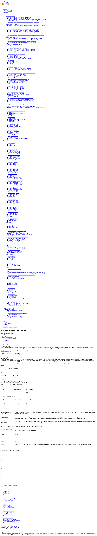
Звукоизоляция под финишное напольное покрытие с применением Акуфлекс (26, 35)
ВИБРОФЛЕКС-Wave (13, 76)
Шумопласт (11, 60)
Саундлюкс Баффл (12, 279)
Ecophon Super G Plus (13, 212)
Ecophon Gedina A (12, 175)
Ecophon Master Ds (12, 197)
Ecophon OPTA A (12, 203)
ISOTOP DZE (11, 114)
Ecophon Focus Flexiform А (14, 169)
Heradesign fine (11, 256)
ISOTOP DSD (11, 112)
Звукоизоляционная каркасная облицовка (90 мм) (19, 18)
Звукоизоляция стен (10, 16)
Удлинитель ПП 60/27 (13, 96)
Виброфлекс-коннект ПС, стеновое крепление (18, 80)
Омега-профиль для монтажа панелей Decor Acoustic (20, 234)
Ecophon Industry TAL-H (13, 193)
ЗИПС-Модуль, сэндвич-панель (15, 85)
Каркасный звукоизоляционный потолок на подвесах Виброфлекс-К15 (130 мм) (26, 25)
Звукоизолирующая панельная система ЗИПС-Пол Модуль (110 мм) (23, 30)
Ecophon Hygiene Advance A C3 (15, 177)
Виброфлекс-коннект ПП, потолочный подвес (18, 79)
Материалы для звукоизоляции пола (14, 44)
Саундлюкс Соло (12, 282)
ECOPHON (8, 142)
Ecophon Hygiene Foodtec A (14, 182)
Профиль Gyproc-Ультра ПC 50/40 (16, 87)
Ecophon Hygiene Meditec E (14, 188)
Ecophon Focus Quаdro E (13, 172)
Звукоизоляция (6, 14)
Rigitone (7, 286)
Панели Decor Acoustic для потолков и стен (18, 237)
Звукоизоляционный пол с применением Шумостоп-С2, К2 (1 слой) (23, 32)
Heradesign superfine (12, 260)
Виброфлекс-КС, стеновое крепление (16, 81)
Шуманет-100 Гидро (13, 55)
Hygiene (6, 336)
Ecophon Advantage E (13, 149)
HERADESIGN (9, 254)
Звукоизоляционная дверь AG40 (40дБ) (17, 104)
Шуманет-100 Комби (13, 56)
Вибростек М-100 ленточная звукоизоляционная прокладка (21, 49)
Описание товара (7, 340)
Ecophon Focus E (12, 164)
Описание (5, 513)
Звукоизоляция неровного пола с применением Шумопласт (21, 33)
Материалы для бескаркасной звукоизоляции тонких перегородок (21, 106)
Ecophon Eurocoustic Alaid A (14, 158)
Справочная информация (9, 521)
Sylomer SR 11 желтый (13, 124)
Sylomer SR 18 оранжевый (14, 127)
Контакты (5, 12)
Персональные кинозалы (8, 308)
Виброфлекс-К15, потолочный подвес (17, 77)
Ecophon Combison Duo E (14, 153)
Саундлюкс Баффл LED (13, 280)
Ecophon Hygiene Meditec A (14, 187)
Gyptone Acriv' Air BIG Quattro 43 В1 (16, 247)
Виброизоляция (9, 109)
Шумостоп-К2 (11, 62)
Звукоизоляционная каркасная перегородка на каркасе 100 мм (22, 41)
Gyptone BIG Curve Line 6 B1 (15, 252)
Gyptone (7, 246)
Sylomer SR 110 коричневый (14, 125)
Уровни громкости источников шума (11, 520)
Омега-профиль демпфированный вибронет (18, 233)
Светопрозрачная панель (14, 314)
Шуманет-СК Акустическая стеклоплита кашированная (21, 99)
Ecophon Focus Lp (12, 171)
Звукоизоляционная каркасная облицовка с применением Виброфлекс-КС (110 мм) (27, 19)
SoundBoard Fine (12, 219)
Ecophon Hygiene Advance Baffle (15, 180)
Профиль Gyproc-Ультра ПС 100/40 (16, 93)
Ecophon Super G (12, 210)
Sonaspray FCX (11, 225)
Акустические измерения (9, 498)
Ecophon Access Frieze (13, 146)
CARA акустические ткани (12, 267)
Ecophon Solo (11, 206)
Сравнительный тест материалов (10, 522)
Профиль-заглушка (12, 277)
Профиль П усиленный (13, 276)
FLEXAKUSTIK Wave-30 (14, 265)
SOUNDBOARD (9, 216)
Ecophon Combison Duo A (14, 152)
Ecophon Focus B (12, 161)
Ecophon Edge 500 (12, 157)
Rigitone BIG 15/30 (12, 296)
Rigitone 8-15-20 (12, 291)
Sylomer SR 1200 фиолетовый (15, 126)
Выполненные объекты (8, 10)
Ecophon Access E (12, 145)
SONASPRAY (9, 222)
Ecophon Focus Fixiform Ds (14, 166)
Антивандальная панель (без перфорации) (17, 313)
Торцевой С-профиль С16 (14, 241)
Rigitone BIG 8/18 (12, 297)
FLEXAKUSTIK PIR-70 (13, 264)
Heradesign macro (12, 257)
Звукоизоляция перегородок (12, 37)
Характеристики (7, 341)
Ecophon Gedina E (12, 176)
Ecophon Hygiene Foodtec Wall (15, 184)
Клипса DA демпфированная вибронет (17, 231)
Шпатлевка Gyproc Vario (13, 299)
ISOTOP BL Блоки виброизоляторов (16, 111)
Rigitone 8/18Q (11, 294)
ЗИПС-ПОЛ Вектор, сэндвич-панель (16, 52)
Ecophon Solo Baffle (12, 207)
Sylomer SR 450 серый (13, 132)
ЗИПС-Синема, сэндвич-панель (15, 86)
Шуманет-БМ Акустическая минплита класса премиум (20, 98)
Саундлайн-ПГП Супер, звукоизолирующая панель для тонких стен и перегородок (27, 107)
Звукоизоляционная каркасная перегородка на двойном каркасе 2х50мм (24, 39)
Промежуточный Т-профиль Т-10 (16, 239)
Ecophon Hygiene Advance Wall (15, 181)
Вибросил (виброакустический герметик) (17, 48)
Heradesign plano (12, 259)
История (5, 492)
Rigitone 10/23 (11, 288)
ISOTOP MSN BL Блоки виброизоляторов (17, 119)
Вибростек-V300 (12, 51)
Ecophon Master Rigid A (13, 200)
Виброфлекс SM (12, 137)
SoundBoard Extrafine (13, 218)
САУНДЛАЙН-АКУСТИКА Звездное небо (18, 303)
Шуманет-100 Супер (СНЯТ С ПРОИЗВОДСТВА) (19, 58)
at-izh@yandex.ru (13, 526)
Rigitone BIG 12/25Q (13, 295)
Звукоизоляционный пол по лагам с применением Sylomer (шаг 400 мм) (24, 31)
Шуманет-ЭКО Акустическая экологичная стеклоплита (21, 100)
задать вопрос (4, 487)
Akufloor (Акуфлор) (12, 45)
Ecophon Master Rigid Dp (13, 201)
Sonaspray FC (11, 223)
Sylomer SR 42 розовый (13, 131)
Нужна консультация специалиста (8, 337)
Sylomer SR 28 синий (13, 130)
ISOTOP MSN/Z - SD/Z (13, 120)
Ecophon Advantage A (13, 147)
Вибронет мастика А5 (13, 136)
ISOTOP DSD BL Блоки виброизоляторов (17, 113)
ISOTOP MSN (11, 118)
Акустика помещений (8, 140)
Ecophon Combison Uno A (14, 155)
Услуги (4, 7)
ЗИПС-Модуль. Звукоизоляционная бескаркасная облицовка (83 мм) (23, 22)
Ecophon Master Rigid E (13, 202)
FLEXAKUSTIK (9, 263)
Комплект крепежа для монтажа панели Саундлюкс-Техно (21, 275)
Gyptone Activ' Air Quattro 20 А (15, 251)
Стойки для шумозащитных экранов (14, 316)
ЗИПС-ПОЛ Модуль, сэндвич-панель (16, 54)
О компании (6, 6)
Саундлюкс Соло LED (13, 283)
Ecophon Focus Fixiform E (14, 168)
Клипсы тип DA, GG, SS (14, 232)
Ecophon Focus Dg (12, 162)
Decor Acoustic (9, 229)
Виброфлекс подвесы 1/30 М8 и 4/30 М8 (17, 138)
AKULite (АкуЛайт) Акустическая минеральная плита (20, 68)
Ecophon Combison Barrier (14, 151)
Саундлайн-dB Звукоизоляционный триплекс (18, 94)
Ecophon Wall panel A (13, 213)
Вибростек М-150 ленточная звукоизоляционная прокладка (21, 50)
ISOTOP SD (11, 121)
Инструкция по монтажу (8, 512)
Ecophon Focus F (12, 165)
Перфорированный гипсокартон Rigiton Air (18, 298)
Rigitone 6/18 (11, 290)
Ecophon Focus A (12, 159)
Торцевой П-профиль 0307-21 (15, 240)
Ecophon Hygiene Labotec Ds (14, 185)
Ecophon (13, 333)
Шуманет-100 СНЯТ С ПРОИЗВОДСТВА (18, 57)
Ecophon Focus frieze (13, 170)
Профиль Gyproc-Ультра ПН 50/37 (16, 90)
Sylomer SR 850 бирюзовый (14, 134)
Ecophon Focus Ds (12, 163)
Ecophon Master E (12, 199)
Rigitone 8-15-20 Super (13, 292)
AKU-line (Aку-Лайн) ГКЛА (14, 67)
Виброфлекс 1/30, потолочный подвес (17, 74)
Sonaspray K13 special (13, 227)
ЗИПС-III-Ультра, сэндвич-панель (16, 82)
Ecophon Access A (12, 143)
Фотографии (6, 344)
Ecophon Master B (12, 196)
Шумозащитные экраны (8, 309)
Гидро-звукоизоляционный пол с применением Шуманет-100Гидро (23, 29)
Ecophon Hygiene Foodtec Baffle (15, 183)
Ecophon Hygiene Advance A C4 (15, 178)
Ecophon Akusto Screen (13, 150)
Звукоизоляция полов (10, 28)
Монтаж (5, 343)
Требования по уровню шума (9, 519)
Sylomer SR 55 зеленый (13, 133)
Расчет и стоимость (7, 515)
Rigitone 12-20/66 (12, 289)
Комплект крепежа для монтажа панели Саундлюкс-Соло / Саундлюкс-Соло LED (26, 273)
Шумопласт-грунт (12, 61)
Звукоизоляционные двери (12, 102)
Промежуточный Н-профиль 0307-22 (16, 238)
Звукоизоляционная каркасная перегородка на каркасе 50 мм (22, 42)
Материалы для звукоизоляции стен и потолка (16, 66)
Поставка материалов (8, 500)
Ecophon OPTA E (12, 204)
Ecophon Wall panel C (13, 214)
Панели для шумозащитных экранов (14, 310)
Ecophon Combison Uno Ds (14, 156)
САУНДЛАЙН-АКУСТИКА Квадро (16, 304)
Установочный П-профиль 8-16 (15, 244)
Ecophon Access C (12, 144)
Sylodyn (10, 123)
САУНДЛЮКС (9, 271)
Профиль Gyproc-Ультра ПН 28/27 (16, 89)
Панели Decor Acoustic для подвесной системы (19, 235)
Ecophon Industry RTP (13, 191)
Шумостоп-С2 (11, 63)
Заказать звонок (4, 2)
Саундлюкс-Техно (12, 284)
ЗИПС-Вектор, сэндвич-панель (15, 83)
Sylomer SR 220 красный (14, 128)
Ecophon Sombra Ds (12, 209)
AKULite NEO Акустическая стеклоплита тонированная (21, 69)
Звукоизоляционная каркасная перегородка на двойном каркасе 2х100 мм (25, 38)
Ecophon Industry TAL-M (13, 194)
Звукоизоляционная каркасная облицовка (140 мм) (19, 17)
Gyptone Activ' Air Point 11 (14, 250)
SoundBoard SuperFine (13, 220)
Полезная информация (8, 11)
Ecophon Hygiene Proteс (13, 190)
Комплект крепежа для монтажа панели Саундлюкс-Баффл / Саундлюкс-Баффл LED (27, 272)
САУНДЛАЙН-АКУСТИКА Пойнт (16, 305)
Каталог (5, 9)
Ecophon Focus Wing (12, 174)
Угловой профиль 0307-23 (14, 242)
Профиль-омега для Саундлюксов (16, 278)
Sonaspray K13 (11, 226)
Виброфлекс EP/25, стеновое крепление (17, 75)
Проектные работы (7, 499)
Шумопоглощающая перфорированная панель (18, 311)
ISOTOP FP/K (11, 117)
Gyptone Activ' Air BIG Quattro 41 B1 (16, 248)
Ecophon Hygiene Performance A (15, 189)
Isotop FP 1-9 (11, 115)
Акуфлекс (10, 47)
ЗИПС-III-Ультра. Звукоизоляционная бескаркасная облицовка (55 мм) (24, 20)
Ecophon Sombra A (12, 208)
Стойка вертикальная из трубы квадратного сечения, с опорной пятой (24, 317)
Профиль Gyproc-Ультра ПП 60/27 (16, 92)
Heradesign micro (12, 258)
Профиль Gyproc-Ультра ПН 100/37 (16, 88)
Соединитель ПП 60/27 (13, 95)
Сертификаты (6, 493)
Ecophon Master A (12, 195)
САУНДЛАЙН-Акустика (11, 302)
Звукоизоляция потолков (11, 24)
